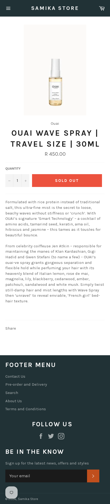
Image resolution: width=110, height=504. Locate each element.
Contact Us (15, 376)
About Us (13, 400)
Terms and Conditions (25, 409)
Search (11, 392)
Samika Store (55, 8)
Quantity (13, 168)
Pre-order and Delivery (26, 384)
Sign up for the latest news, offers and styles (47, 463)
